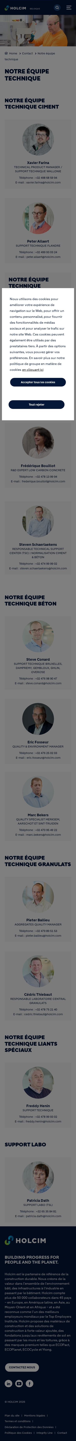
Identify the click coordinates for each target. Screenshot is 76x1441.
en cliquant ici (32, 370)
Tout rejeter (36, 404)
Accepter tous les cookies (38, 382)
